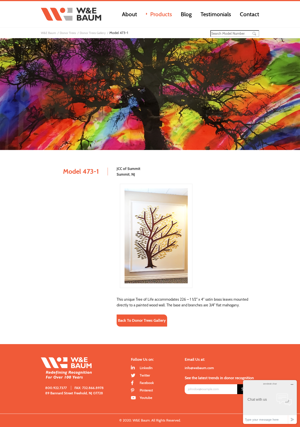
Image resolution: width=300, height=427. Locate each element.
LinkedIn (146, 368)
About (129, 14)
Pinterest (146, 390)
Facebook (147, 383)
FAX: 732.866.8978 (89, 388)
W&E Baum (48, 33)
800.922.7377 (56, 388)
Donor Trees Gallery (93, 33)
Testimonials (216, 14)
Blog (186, 14)
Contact (249, 14)
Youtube (146, 398)
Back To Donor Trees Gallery (142, 320)
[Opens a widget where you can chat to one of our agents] (269, 401)
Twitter (145, 375)
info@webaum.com (199, 368)
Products (161, 14)
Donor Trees (68, 33)
